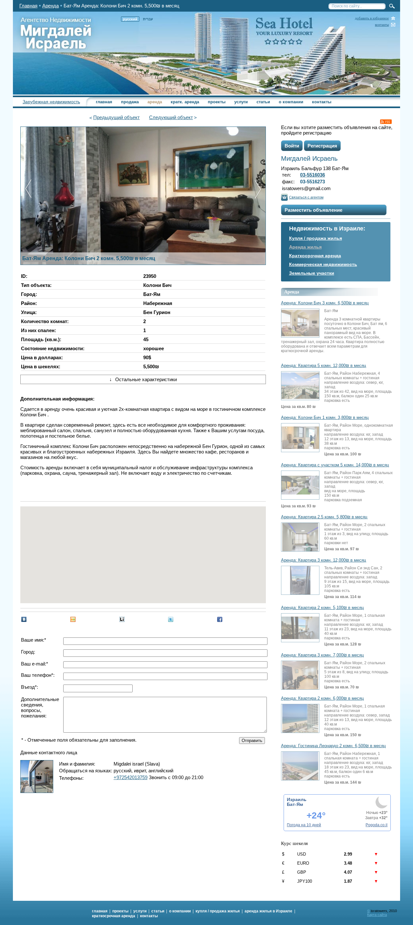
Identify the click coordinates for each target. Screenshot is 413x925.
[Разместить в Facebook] (219, 619)
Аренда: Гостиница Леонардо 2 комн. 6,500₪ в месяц (333, 746)
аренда (154, 101)
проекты (217, 101)
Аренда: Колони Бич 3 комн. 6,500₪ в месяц (324, 303)
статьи (263, 101)
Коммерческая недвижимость (323, 264)
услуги (241, 101)
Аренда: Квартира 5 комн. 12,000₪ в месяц (323, 365)
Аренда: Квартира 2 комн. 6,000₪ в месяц (322, 698)
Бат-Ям (295, 804)
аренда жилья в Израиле (268, 911)
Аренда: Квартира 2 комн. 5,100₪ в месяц (322, 607)
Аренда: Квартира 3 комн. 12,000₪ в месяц (323, 560)
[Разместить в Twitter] (170, 619)
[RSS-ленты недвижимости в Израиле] (386, 121)
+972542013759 (130, 777)
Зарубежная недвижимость (51, 101)
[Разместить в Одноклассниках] (73, 619)
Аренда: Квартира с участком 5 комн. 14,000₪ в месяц (335, 465)
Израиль (297, 799)
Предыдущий (116, 117)
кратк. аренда (185, 101)
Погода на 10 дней (304, 825)
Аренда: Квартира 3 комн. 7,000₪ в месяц (322, 655)
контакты (382, 24)
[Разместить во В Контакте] (23, 619)
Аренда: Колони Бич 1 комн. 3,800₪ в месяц (324, 417)
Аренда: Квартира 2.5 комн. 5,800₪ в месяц (324, 517)
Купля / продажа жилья (315, 238)
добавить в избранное (372, 18)
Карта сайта (377, 915)
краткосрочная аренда (113, 916)
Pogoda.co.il (377, 825)
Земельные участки (311, 273)
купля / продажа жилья (218, 911)
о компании (291, 101)
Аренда (50, 5)
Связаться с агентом (306, 197)
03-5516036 (312, 175)
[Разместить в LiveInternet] (122, 619)
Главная (28, 5)
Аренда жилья (305, 246)
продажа (130, 101)
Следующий (171, 117)
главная (104, 101)
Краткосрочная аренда (315, 255)
